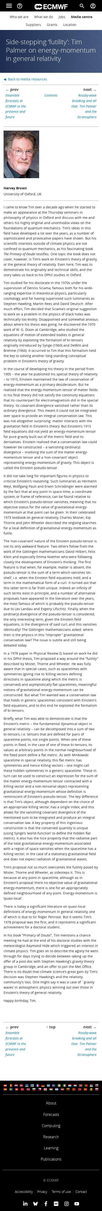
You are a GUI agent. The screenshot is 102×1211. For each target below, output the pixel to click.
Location (69, 24)
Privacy (42, 1191)
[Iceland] (53, 1085)
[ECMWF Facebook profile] (46, 1203)
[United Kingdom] (28, 1089)
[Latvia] (62, 1089)
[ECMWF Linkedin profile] (25, 1203)
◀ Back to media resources (25, 79)
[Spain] (5, 1089)
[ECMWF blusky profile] (35, 1203)
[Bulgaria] (34, 1089)
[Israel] (56, 1089)
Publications (51, 1159)
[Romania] (91, 1089)
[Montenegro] (73, 1089)
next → (90, 89)
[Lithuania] (68, 1089)
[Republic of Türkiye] (22, 1089)
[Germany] (43, 1085)
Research (51, 1136)
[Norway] (80, 1085)
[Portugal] (86, 1085)
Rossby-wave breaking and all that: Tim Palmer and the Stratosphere (84, 106)
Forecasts (51, 1114)
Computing (51, 1125)
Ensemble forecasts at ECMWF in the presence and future (15, 106)
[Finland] (32, 1085)
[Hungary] (51, 1089)
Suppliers (33, 24)
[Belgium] (10, 1085)
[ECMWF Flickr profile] (56, 1203)
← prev (12, 89)
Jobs (62, 17)
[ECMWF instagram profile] (66, 1203)
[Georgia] (45, 1089)
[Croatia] (16, 1085)
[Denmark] (21, 1085)
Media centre (81, 17)
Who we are (19, 17)
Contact (81, 1191)
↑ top (51, 1027)
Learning (51, 1148)
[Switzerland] (16, 1089)
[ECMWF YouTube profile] (77, 1203)
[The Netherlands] (75, 1085)
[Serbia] (91, 1085)
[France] (37, 1085)
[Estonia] (26, 1085)
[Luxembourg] (69, 1085)
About (51, 1103)
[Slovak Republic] (96, 1089)
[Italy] (64, 1085)
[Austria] (5, 1085)
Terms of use (61, 1191)
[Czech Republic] (39, 1089)
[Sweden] (11, 1089)
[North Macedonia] (85, 1089)
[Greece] (48, 1085)
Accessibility (24, 1191)
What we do (43, 17)
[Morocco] (79, 1089)
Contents (50, 95)
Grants (52, 24)
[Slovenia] (96, 1085)
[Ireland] (59, 1085)
